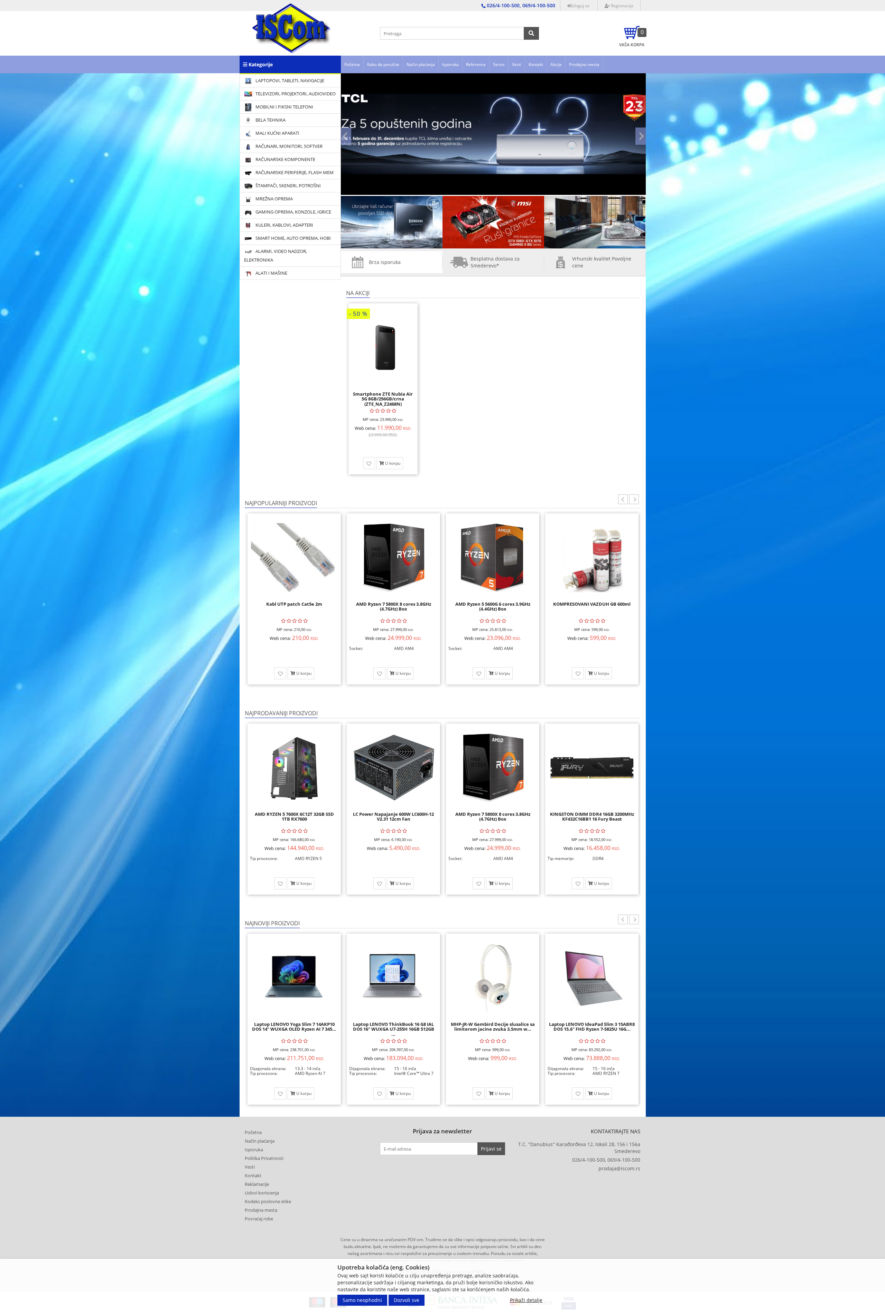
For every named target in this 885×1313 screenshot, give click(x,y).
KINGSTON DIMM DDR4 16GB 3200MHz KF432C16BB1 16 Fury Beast (592, 816)
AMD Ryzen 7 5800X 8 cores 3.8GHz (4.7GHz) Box (294, 606)
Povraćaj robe (259, 1219)
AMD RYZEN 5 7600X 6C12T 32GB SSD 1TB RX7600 (294, 816)
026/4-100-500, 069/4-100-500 (606, 1159)
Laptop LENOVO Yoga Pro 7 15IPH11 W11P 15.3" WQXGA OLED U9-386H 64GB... (592, 1029)
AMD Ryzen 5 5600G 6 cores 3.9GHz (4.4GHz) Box (393, 606)
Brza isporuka (385, 262)
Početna (352, 64)
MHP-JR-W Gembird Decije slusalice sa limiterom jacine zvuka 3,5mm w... (394, 1026)
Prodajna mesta (584, 64)
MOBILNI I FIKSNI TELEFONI (283, 107)
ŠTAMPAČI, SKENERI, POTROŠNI (287, 185)
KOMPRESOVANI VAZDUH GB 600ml (492, 604)
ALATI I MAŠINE (270, 273)
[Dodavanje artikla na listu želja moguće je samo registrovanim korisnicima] (369, 463)
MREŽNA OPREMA (273, 199)
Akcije (556, 64)
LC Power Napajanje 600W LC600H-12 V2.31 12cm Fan (393, 816)
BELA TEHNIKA (270, 120)
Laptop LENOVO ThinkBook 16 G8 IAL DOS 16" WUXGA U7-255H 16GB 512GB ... (294, 1029)
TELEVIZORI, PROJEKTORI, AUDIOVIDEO (295, 94)
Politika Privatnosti (264, 1158)
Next (640, 136)
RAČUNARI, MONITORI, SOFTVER (288, 146)
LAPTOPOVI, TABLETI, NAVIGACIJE (289, 80)
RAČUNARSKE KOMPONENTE (284, 159)
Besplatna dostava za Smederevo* (495, 262)
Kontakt (536, 64)
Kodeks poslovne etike (268, 1201)
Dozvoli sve (406, 1300)
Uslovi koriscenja (262, 1193)
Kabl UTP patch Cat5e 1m (592, 604)
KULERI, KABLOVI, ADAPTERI (283, 225)
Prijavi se (491, 1148)
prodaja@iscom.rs (619, 1168)
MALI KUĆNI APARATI (276, 133)
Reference (476, 64)
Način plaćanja (421, 64)
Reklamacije (257, 1184)
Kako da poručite (383, 64)
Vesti (516, 64)
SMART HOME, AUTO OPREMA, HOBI (292, 238)
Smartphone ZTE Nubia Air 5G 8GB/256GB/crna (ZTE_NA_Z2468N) (383, 399)
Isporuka (450, 64)
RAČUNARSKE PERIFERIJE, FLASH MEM (294, 172)
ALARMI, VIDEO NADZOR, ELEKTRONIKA (275, 255)
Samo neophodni (362, 1300)
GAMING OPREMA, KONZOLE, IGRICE (292, 212)
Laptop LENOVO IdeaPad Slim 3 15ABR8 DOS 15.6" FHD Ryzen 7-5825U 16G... (492, 1026)
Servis (499, 64)
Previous (346, 136)
